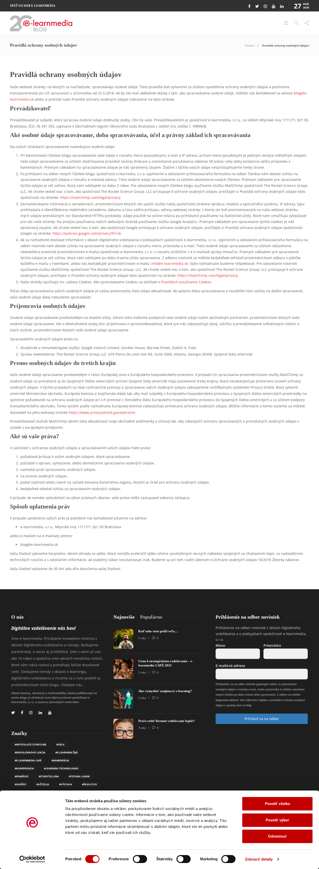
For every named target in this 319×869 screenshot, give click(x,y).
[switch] (140, 859)
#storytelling (49, 776)
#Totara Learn (79, 776)
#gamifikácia (60, 760)
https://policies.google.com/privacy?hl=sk (87, 233)
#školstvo (89, 784)
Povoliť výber (277, 820)
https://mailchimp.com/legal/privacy (90, 197)
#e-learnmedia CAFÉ (28, 760)
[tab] (124, 617)
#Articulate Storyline (30, 744)
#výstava (65, 784)
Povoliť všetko (277, 803)
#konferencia (24, 768)
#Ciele (60, 744)
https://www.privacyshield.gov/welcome (102, 412)
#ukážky (20, 784)
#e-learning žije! (66, 752)
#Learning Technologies (61, 768)
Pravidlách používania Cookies (186, 282)
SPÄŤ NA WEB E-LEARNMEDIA (32, 5)
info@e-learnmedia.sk (169, 263)
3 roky (142, 638)
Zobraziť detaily (259, 859)
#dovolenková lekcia (30, 752)
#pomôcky (22, 776)
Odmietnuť (277, 836)
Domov (249, 45)
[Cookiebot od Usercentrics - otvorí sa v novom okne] (32, 859)
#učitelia (42, 784)
